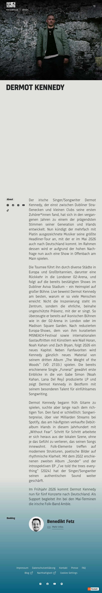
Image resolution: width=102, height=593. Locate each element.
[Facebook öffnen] (47, 583)
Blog (27, 573)
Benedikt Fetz (60, 521)
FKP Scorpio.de (12, 10)
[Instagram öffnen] (40, 583)
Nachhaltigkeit (44, 573)
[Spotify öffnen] (61, 583)
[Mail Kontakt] (48, 527)
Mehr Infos (57, 527)
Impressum (22, 568)
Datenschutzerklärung (43, 568)
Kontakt (63, 568)
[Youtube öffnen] (54, 583)
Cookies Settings (68, 573)
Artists (25, 10)
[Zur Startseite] (11, 5)
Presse (74, 568)
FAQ (84, 568)
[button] (94, 6)
